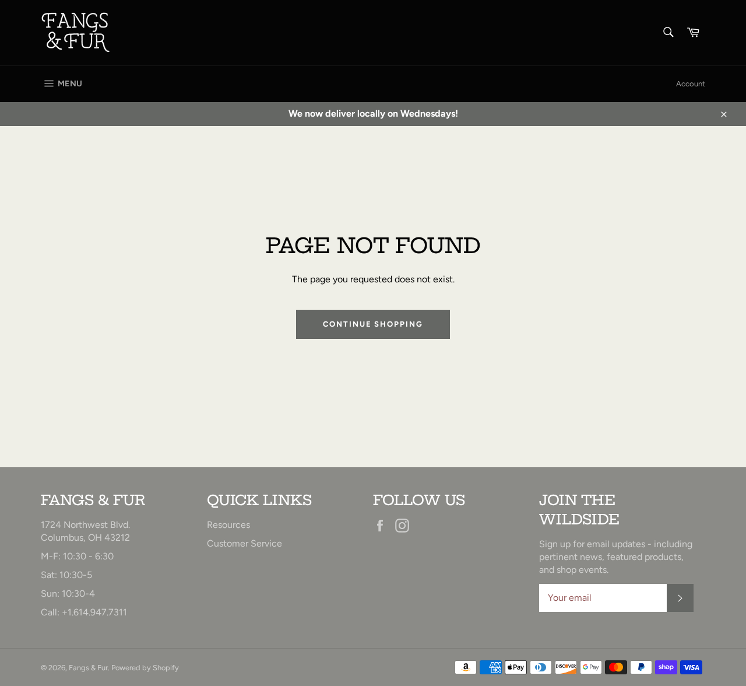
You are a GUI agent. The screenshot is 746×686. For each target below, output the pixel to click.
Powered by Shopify (145, 667)
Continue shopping (373, 324)
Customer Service (244, 543)
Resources (228, 524)
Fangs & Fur (88, 667)
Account (690, 83)
